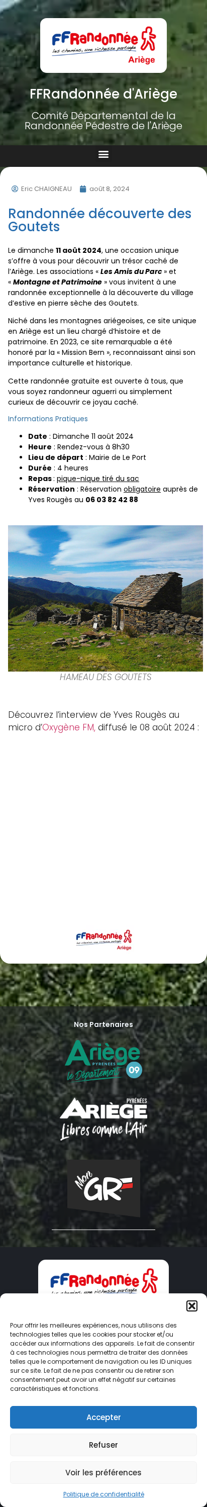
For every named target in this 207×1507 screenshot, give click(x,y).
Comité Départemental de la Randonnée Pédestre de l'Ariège (103, 121)
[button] (192, 1306)
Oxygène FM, (70, 727)
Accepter (103, 1417)
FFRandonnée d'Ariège (103, 94)
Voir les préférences (103, 1472)
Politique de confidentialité (103, 1494)
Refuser (103, 1445)
